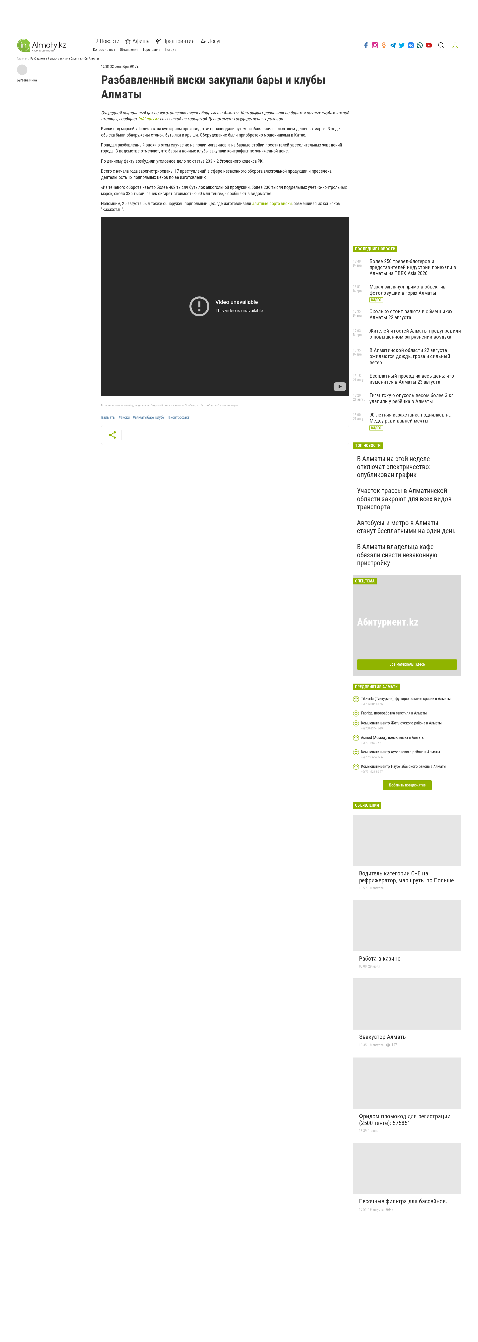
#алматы (108, 417)
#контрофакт (178, 417)
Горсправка (151, 50)
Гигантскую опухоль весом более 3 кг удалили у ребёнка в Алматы (411, 398)
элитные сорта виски (272, 203)
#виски (124, 417)
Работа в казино (380, 958)
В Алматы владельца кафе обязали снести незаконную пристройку (397, 555)
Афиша (141, 41)
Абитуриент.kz (387, 622)
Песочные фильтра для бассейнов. (403, 1201)
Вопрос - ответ (104, 50)
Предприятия (179, 41)
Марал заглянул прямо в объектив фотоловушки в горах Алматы (407, 290)
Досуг (214, 41)
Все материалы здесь (407, 664)
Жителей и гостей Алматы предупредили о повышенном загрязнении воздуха (415, 334)
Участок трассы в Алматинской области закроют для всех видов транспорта (404, 499)
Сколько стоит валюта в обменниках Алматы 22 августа (410, 314)
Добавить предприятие (407, 785)
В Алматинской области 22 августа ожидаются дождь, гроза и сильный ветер (409, 356)
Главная (22, 58)
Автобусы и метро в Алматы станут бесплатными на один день (406, 527)
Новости (110, 41)
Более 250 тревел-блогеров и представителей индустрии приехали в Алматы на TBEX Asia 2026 (412, 267)
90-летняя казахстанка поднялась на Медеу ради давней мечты (410, 418)
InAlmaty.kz (148, 118)
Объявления (129, 50)
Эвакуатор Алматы (383, 1036)
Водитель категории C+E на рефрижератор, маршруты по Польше (406, 877)
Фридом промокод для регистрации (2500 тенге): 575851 (405, 1120)
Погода (170, 50)
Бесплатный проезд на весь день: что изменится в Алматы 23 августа (411, 379)
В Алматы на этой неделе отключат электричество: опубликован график (394, 467)
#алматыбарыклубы (149, 417)
